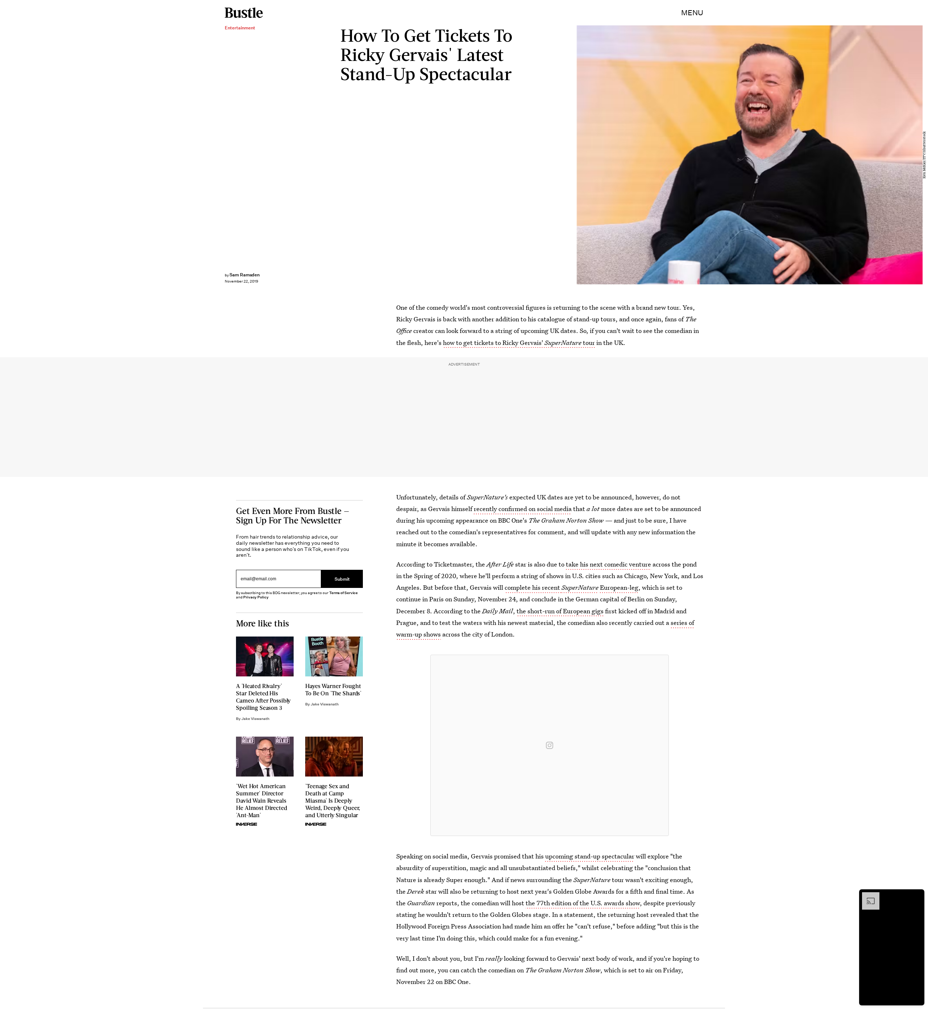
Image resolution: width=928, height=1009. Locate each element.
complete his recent (533, 587)
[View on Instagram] (549, 745)
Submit (342, 579)
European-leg (618, 587)
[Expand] (867, 895)
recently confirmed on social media (523, 508)
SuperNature (580, 587)
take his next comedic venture (608, 564)
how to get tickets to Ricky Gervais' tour (519, 342)
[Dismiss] (916, 895)
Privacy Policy (256, 597)
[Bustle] (244, 12)
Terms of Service (343, 592)
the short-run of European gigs (560, 611)
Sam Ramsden (244, 275)
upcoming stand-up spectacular (589, 856)
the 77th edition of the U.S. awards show (583, 903)
